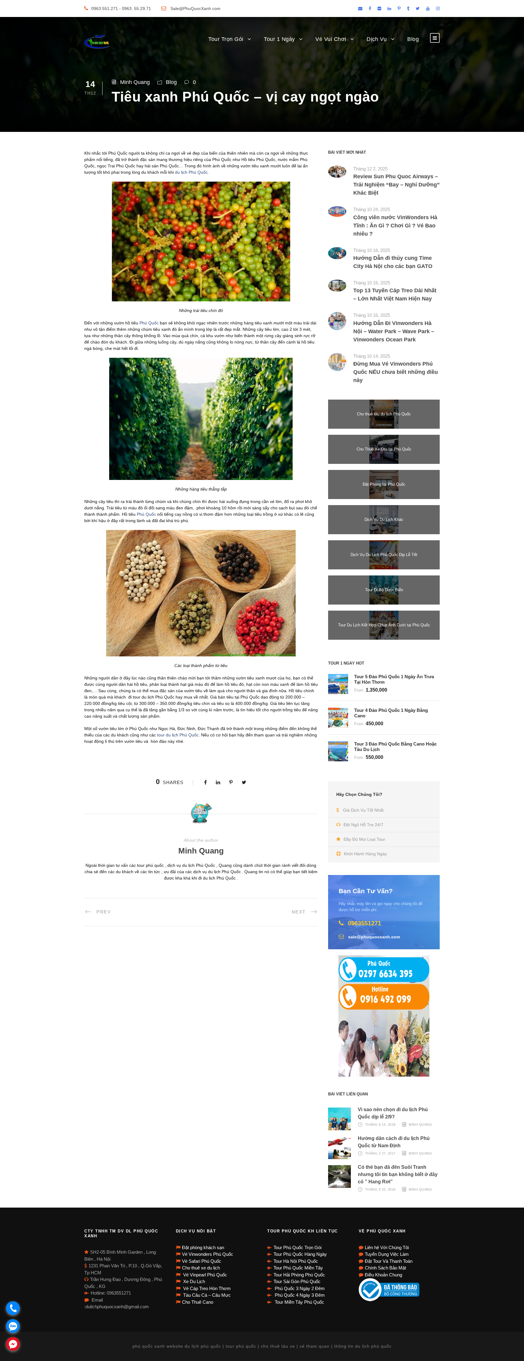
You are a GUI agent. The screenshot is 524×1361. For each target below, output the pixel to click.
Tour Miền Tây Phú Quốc (299, 1302)
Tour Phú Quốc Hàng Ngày (300, 1254)
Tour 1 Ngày (279, 39)
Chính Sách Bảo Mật (385, 1267)
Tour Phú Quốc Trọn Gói (297, 1247)
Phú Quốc (149, 322)
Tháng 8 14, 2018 (380, 1124)
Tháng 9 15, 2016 (380, 1189)
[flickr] (379, 8)
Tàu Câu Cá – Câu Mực (206, 1295)
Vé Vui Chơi (330, 39)
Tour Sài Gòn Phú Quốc (297, 1281)
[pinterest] (399, 8)
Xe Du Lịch (193, 1281)
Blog (413, 39)
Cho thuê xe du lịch (201, 1267)
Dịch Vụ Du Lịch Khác (383, 519)
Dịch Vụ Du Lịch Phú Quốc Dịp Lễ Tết (384, 554)
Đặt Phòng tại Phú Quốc (384, 484)
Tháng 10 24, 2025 (371, 209)
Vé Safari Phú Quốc (201, 1261)
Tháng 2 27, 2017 (380, 1153)
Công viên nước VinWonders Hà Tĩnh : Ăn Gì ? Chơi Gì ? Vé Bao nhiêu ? (395, 225)
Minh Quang (135, 82)
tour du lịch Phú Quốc (178, 734)
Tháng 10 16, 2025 (371, 250)
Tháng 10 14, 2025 (371, 356)
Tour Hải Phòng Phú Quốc (299, 1274)
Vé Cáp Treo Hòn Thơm (206, 1288)
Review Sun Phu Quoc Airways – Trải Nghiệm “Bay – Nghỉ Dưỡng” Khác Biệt (396, 184)
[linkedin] (389, 8)
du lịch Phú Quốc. (192, 172)
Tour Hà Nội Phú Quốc (296, 1261)
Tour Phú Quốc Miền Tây (298, 1267)
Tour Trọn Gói (226, 39)
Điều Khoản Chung (383, 1274)
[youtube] (428, 8)
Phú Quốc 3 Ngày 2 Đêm (299, 1288)
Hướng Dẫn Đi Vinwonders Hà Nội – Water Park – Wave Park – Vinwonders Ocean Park (393, 331)
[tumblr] (408, 8)
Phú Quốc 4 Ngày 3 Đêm (299, 1295)
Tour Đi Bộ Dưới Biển (384, 590)
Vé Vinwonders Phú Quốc (207, 1254)
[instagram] (438, 8)
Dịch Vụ (377, 39)
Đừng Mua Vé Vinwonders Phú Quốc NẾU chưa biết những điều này (395, 372)
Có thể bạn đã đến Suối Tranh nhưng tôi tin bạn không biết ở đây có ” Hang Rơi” (398, 1174)
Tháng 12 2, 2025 (370, 168)
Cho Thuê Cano (197, 1302)
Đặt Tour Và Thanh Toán (388, 1261)
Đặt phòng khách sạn (203, 1247)
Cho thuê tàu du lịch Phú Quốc (384, 414)
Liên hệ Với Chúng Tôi (387, 1247)
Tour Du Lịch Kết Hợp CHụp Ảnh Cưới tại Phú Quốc (384, 625)
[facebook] (370, 8)
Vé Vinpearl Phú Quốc (204, 1274)
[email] (360, 8)
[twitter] (418, 8)
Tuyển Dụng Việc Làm (387, 1254)
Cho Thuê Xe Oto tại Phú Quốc (384, 449)
